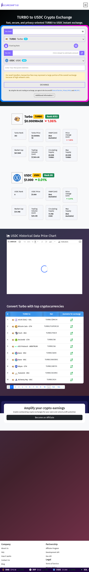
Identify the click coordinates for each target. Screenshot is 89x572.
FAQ (2, 552)
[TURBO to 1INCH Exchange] (71, 334)
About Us (4, 548)
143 (53, 387)
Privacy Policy (67, 90)
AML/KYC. (77, 90)
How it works (6, 556)
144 (59, 387)
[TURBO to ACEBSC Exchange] (71, 374)
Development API (52, 552)
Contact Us (5, 560)
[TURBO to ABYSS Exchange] (71, 367)
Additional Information (43, 95)
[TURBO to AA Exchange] (71, 347)
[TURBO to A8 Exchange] (71, 340)
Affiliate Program (52, 548)
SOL (75, 569)
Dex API (49, 556)
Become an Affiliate (44, 417)
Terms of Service (57, 90)
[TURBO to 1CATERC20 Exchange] (71, 327)
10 (44, 387)
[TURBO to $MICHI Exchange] (71, 320)
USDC (48, 569)
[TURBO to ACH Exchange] (71, 380)
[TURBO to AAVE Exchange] (71, 354)
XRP (24, 569)
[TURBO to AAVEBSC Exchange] (71, 360)
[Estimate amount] (81, 53)
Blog (3, 564)
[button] (12, 46)
